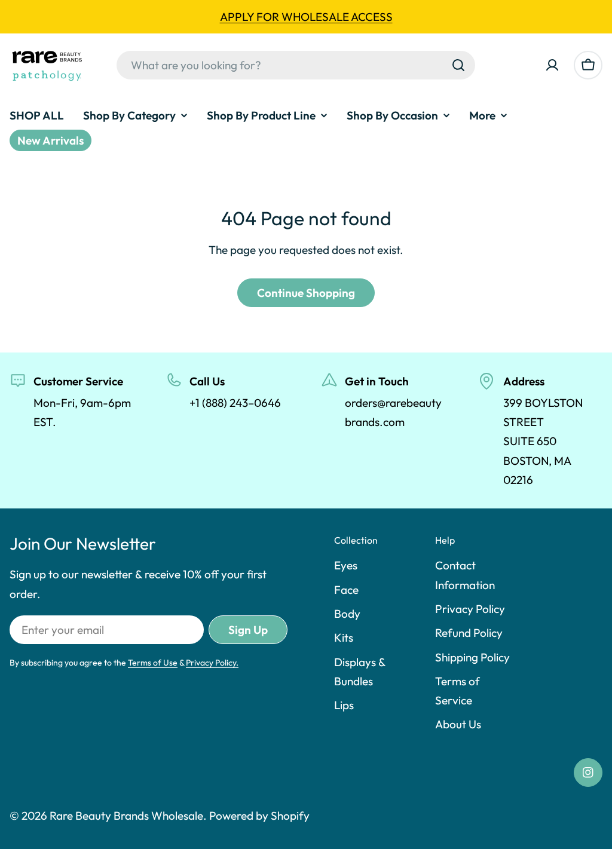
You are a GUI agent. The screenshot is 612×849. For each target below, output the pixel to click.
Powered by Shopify (259, 815)
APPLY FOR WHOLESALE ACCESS (306, 17)
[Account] (552, 65)
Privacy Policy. (212, 662)
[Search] (458, 65)
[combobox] (296, 65)
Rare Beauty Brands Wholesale (126, 815)
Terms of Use (153, 662)
